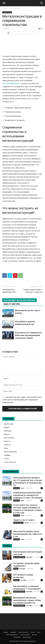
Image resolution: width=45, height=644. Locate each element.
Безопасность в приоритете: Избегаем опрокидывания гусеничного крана (28, 335)
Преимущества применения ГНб (8, 291)
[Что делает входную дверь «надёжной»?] (7, 566)
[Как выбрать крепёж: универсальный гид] (8, 324)
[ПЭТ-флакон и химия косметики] (7, 578)
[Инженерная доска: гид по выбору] (8, 313)
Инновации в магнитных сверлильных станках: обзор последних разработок (27, 600)
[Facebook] (4, 275)
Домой (4, 9)
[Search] (42, 3)
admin (26, 523)
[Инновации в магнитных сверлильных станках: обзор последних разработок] (7, 601)
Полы (6, 448)
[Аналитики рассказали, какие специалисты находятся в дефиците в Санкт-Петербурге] (7, 496)
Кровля (6, 434)
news (22, 488)
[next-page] (7, 343)
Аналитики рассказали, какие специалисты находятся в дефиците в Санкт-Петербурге (28, 495)
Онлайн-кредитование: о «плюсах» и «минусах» (33, 291)
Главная (5, 632)
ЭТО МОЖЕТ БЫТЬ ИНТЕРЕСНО (19, 300)
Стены (6, 458)
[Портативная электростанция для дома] (7, 555)
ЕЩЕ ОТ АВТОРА (12, 304)
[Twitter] (10, 275)
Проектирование (10, 452)
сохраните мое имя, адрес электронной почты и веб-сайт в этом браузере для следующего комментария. (22, 399)
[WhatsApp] (20, 275)
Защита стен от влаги (23, 520)
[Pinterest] (15, 275)
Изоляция (7, 431)
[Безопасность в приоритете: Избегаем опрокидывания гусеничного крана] (8, 335)
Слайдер (7, 455)
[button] (4, 3)
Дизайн (6, 427)
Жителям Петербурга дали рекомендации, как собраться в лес (27, 534)
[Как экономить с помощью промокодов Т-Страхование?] (7, 589)
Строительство (14, 9)
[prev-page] (3, 343)
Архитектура (9, 424)
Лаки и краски (9, 438)
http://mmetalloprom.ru (11, 83)
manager (29, 557)
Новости (7, 441)
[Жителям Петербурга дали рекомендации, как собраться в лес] (7, 534)
